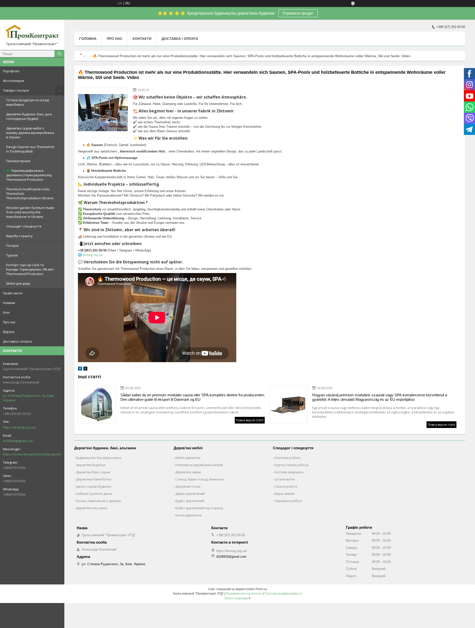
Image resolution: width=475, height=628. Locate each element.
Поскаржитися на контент (244, 593)
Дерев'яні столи (187, 486)
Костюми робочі (287, 457)
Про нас (9, 322)
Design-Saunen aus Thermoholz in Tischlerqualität (30, 149)
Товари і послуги (16, 90)
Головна (87, 39)
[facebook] (80, 369)
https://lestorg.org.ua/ (19, 427)
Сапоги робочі (286, 486)
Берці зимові (285, 493)
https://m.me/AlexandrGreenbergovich (32, 454)
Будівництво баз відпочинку (98, 457)
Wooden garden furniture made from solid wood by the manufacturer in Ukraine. (30, 212)
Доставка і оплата (17, 341)
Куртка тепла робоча (292, 465)
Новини (9, 303)
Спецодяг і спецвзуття (23, 226)
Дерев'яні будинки (90, 465)
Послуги (12, 245)
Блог (6, 312)
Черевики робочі (288, 501)
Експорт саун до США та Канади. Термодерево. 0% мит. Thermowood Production (30, 269)
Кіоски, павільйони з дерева (98, 501)
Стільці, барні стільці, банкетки (199, 479)
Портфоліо (11, 71)
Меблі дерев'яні (187, 457)
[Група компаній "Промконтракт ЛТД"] (32, 32)
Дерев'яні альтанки (91, 508)
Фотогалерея (13, 80)
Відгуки (8, 331)
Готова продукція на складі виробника (27, 102)
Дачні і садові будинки (93, 486)
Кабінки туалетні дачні (94, 493)
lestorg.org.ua (92, 255)
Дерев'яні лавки (188, 472)
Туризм (12, 255)
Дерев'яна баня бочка (93, 479)
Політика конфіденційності (283, 593)
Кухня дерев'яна (188, 515)
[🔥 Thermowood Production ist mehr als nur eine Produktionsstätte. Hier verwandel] (103, 113)
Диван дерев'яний (190, 493)
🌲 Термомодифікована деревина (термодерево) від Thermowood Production (29, 175)
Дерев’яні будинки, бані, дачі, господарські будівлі (29, 116)
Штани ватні (285, 479)
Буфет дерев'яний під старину (199, 508)
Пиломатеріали (18, 161)
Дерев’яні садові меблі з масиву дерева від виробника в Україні (30, 132)
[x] (85, 369)
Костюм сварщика (289, 472)
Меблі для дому (18, 283)
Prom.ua (261, 589)
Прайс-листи (13, 293)
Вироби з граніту (19, 236)
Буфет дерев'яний (189, 501)
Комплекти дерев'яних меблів (199, 465)
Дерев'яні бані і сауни (93, 472)
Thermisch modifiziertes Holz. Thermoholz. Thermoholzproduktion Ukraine (29, 193)
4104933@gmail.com (18, 441)
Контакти (142, 39)
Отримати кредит (298, 13)
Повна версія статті (249, 420)
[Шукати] (59, 53)
